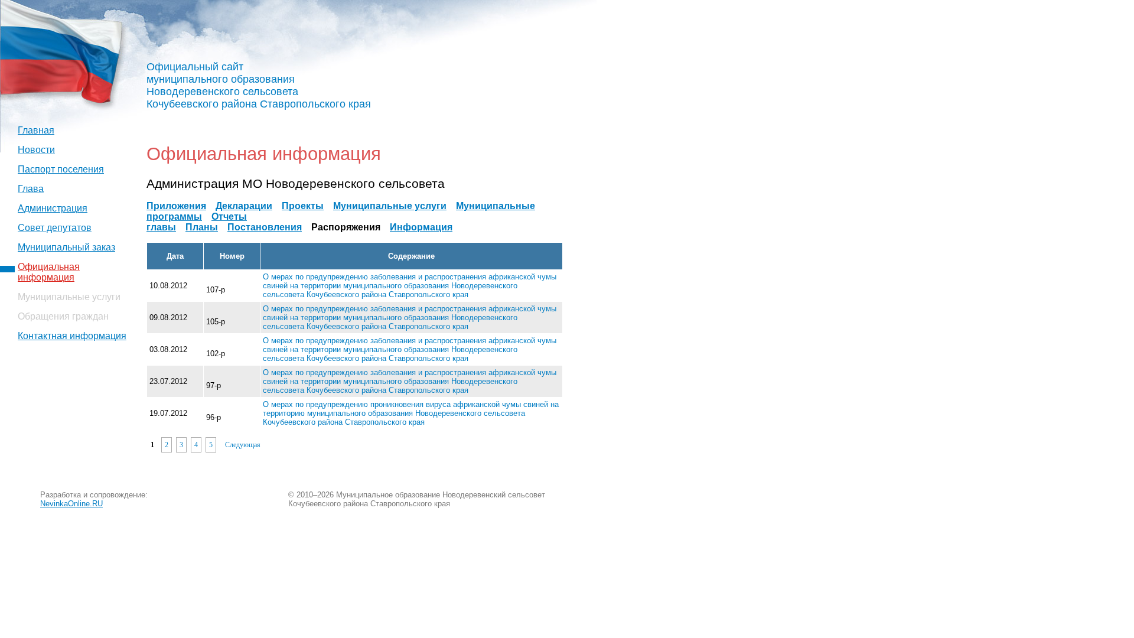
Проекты (303, 206)
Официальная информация (49, 272)
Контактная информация (72, 336)
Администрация (52, 208)
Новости (36, 150)
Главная (36, 130)
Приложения (176, 206)
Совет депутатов (55, 228)
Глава (31, 189)
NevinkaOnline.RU (71, 503)
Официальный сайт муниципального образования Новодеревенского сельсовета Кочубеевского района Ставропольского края (258, 85)
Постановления (264, 227)
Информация (421, 227)
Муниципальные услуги (390, 206)
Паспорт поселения (61, 169)
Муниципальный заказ (66, 247)
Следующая (242, 445)
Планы (201, 227)
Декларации (244, 206)
